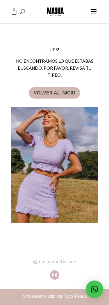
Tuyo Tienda (75, 296)
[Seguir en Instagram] (54, 275)
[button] (94, 289)
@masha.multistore (54, 261)
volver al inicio (54, 92)
